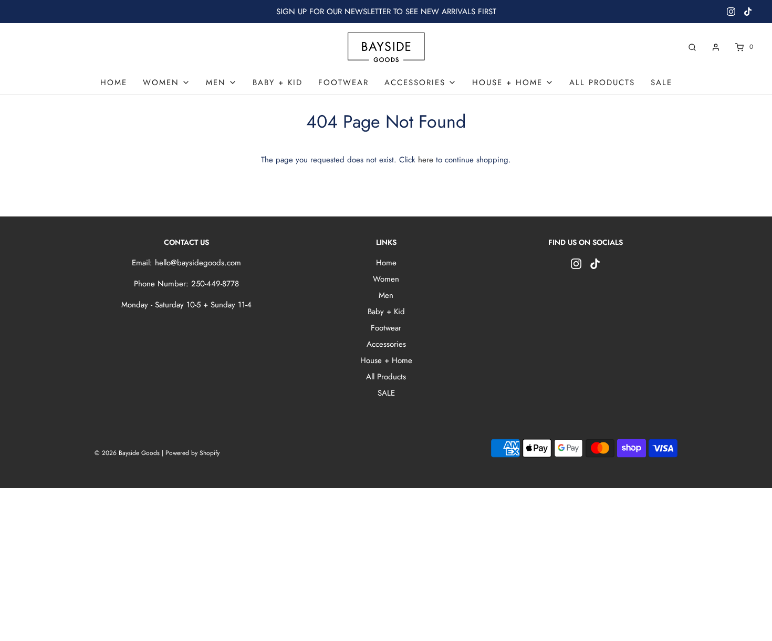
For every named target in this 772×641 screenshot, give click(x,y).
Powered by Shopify (192, 453)
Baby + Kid (277, 82)
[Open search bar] (692, 47)
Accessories (386, 344)
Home (113, 82)
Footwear (343, 82)
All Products (602, 82)
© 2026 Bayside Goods (127, 453)
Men (386, 295)
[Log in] (716, 47)
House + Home (386, 360)
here (425, 160)
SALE (661, 82)
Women (386, 279)
